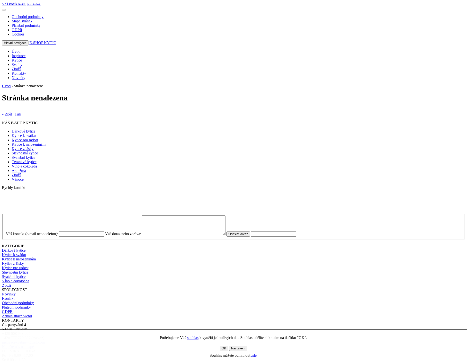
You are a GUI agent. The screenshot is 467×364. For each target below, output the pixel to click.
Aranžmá (19, 171)
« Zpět (7, 114)
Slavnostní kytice (25, 153)
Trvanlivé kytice (24, 162)
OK (224, 348)
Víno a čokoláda (24, 166)
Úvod (16, 51)
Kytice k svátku (24, 135)
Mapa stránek (22, 21)
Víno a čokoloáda (15, 281)
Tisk (18, 114)
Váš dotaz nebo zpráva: (123, 234)
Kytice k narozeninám (28, 144)
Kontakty (19, 73)
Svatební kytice (23, 157)
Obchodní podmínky (28, 17)
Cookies (18, 34)
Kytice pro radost (25, 140)
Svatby (17, 64)
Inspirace (19, 56)
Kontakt (8, 298)
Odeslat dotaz (238, 234)
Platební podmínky (26, 25)
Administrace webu (17, 316)
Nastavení (238, 348)
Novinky (18, 78)
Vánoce (18, 179)
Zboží (16, 69)
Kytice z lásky (23, 149)
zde (254, 355)
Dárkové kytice (23, 131)
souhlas (192, 338)
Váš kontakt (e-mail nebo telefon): (32, 234)
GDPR (17, 30)
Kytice (17, 60)
